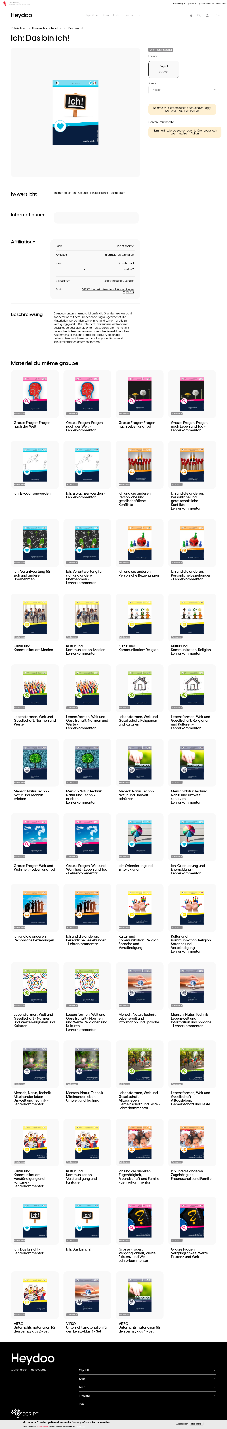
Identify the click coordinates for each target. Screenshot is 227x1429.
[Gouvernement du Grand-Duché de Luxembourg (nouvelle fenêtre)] (17, 3)
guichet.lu (192, 3)
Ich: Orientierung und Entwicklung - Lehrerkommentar (188, 869)
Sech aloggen (207, 15)
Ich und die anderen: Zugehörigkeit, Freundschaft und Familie (191, 1175)
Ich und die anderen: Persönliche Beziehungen (139, 573)
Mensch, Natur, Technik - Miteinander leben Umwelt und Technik (85, 1096)
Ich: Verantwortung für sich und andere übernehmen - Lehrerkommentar (84, 577)
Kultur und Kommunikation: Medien (33, 648)
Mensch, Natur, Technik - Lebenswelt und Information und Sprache (139, 1018)
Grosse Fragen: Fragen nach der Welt (32, 424)
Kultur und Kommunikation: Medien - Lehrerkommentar (86, 650)
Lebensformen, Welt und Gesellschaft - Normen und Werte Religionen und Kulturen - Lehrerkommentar (86, 1022)
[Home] (22, 12)
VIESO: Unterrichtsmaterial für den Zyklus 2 (108, 291)
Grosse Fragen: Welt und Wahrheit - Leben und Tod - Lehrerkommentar (86, 869)
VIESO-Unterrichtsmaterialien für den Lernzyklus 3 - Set (87, 1327)
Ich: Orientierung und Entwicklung (136, 867)
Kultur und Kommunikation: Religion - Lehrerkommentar (192, 650)
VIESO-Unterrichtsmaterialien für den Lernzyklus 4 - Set (139, 1327)
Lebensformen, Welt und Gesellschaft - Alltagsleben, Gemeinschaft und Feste (190, 1098)
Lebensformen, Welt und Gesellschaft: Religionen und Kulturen (138, 720)
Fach (116, 15)
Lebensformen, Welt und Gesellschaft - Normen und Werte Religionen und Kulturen (34, 1020)
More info (81, 1426)
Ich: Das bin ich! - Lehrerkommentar (29, 1251)
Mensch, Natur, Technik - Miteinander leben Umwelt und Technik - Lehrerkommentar (33, 1098)
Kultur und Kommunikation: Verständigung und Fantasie (81, 1177)
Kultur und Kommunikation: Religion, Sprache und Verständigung (139, 942)
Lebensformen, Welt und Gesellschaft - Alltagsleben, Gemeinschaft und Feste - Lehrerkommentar (139, 1100)
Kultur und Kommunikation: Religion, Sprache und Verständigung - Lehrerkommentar (191, 944)
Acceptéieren (182, 1424)
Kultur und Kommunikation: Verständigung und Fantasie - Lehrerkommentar (29, 1178)
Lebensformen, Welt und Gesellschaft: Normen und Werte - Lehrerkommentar (87, 722)
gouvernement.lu (206, 3)
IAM (192, 110)
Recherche (199, 15)
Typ (139, 15)
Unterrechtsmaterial (45, 28)
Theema (128, 15)
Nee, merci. (196, 1424)
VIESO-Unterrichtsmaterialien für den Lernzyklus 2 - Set (35, 1327)
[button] (75, 112)
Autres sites (221, 3)
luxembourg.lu (179, 3)
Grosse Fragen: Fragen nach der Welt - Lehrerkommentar (84, 426)
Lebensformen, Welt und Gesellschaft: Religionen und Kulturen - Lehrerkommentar (190, 722)
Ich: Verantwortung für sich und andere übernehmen (32, 575)
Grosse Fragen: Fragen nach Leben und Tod (137, 424)
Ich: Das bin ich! (78, 1249)
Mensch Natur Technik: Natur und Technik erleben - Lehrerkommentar (84, 797)
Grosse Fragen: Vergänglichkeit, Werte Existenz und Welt (189, 1253)
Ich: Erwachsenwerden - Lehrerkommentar (85, 495)
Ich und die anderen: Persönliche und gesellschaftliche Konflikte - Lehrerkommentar (187, 501)
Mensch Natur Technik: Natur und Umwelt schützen (137, 795)
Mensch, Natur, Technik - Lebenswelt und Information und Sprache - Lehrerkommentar (191, 1020)
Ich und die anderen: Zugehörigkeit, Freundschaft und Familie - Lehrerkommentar (139, 1177)
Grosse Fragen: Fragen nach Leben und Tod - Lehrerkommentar (189, 426)
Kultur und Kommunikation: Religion (138, 648)
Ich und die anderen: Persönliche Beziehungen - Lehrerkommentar (191, 575)
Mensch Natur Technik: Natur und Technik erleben (32, 795)
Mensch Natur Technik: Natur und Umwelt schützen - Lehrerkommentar (189, 797)
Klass (106, 15)
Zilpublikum (92, 15)
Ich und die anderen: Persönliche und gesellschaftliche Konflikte (135, 499)
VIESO (130, 292)
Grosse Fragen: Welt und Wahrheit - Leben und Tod (34, 867)
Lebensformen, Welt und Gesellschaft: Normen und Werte (35, 720)
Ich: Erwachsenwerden (32, 493)
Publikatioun (18, 28)
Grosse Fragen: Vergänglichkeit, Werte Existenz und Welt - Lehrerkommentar (137, 1255)
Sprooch (154, 83)
